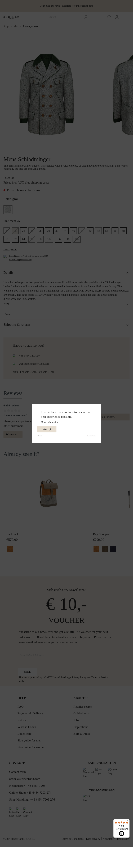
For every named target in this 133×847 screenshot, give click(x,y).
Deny (39, 436)
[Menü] (127, 821)
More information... (50, 422)
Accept (47, 429)
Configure (91, 436)
